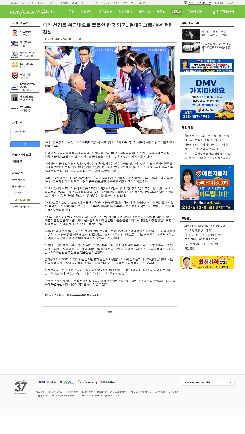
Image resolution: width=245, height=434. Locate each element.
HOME (13, 3)
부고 (133, 3)
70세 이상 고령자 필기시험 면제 (201, 243)
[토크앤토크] (194, 11)
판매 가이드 (18, 186)
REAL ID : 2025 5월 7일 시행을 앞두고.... (205, 234)
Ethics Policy (87, 392)
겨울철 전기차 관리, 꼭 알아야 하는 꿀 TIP (206, 148)
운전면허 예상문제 (22, 206)
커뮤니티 (52, 3)
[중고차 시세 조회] (27, 155)
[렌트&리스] (105, 11)
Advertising (160, 392)
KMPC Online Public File (140, 392)
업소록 (142, 3)
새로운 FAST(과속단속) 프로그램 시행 (204, 225)
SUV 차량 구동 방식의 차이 (198, 230)
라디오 (31, 3)
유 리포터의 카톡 (21, 199)
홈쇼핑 (116, 3)
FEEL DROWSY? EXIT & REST (200, 239)
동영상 (41, 3)
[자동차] (176, 11)
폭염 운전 (189, 248)
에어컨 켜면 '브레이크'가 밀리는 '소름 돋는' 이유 (215, 33)
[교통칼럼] (207, 219)
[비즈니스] (144, 11)
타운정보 (64, 3)
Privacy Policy (72, 392)
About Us (40, 392)
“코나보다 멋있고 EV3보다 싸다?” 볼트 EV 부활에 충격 (216, 47)
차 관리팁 (17, 193)
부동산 (84, 3)
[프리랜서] (86, 11)
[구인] (71, 11)
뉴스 (22, 3)
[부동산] (161, 11)
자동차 (94, 3)
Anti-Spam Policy (117, 392)
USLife (75, 3)
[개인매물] (27, 162)
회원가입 (219, 3)
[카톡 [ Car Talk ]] (207, 24)
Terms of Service (55, 392)
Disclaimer (102, 392)
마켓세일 (105, 3)
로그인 (230, 3)
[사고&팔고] (125, 11)
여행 (125, 3)
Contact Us (174, 392)
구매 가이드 (18, 179)
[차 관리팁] (207, 128)
